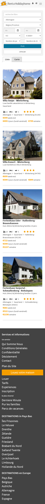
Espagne (7, 498)
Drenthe (7, 429)
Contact (6, 361)
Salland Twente (11, 450)
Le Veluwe (8, 425)
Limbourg (7, 462)
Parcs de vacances (12, 408)
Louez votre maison (22, 372)
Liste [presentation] (7, 59)
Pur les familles (11, 404)
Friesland (7, 442)
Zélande (6, 433)
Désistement (9, 356)
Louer (5, 379)
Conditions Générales (14, 348)
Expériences (9, 387)
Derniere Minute (11, 400)
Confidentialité (11, 352)
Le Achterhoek (10, 458)
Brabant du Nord (12, 446)
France (6, 494)
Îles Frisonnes (10, 421)
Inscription (8, 391)
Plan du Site (9, 366)
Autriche (7, 486)
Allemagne (8, 490)
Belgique (7, 482)
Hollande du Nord (12, 467)
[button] (32, 3)
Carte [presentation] (17, 59)
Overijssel (7, 454)
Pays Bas (7, 478)
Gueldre (6, 437)
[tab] (7, 59)
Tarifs (5, 383)
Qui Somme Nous (12, 344)
